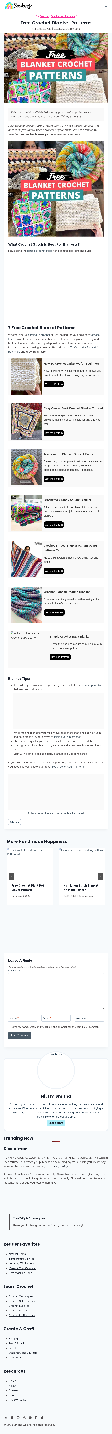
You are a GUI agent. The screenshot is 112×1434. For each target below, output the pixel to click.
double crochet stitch (40, 250)
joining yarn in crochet (67, 736)
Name (14, 1018)
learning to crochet (38, 334)
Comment (15, 970)
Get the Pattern (54, 384)
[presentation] (30, 863)
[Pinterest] (30, 1417)
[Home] (36, 16)
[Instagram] (18, 1417)
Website (81, 1018)
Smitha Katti (45, 29)
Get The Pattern (54, 612)
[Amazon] (24, 1417)
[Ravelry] (36, 1417)
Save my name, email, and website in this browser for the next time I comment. (56, 1026)
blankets (14, 822)
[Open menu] (105, 5)
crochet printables (92, 685)
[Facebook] (12, 1417)
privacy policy (59, 1166)
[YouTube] (6, 1417)
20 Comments (86, 896)
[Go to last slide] (11, 876)
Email (47, 1018)
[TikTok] (42, 1417)
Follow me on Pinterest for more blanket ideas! (56, 813)
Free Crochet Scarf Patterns (67, 766)
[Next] (100, 876)
